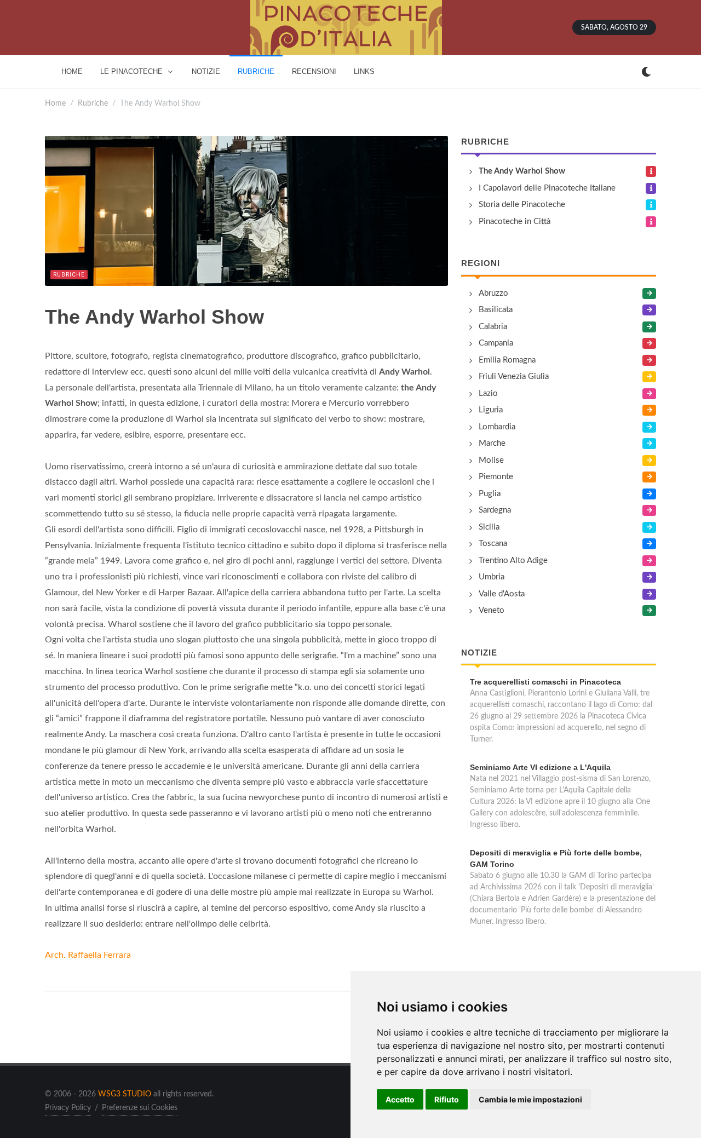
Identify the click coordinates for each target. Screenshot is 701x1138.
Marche (492, 443)
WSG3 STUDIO (124, 1094)
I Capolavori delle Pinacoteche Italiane (547, 188)
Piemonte (496, 477)
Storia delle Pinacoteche (522, 204)
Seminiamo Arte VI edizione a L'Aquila (540, 767)
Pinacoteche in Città (514, 221)
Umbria (491, 577)
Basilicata (496, 310)
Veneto (491, 610)
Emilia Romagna (507, 360)
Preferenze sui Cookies (139, 1108)
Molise (491, 460)
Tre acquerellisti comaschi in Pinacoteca (545, 681)
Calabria (493, 327)
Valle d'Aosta (502, 594)
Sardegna (495, 510)
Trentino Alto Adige (513, 560)
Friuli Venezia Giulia (514, 376)
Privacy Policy (68, 1108)
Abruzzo (493, 293)
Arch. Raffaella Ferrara (88, 955)
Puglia (490, 494)
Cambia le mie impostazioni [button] (530, 1099)
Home (55, 103)
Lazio (488, 393)
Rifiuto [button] (446, 1099)
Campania (496, 343)
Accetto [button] (400, 1099)
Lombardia (497, 427)
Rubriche (93, 103)
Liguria (491, 410)
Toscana (493, 543)
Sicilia (489, 527)
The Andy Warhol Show (522, 171)
